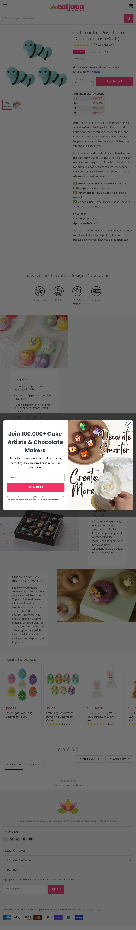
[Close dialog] (128, 424)
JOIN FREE (35, 487)
